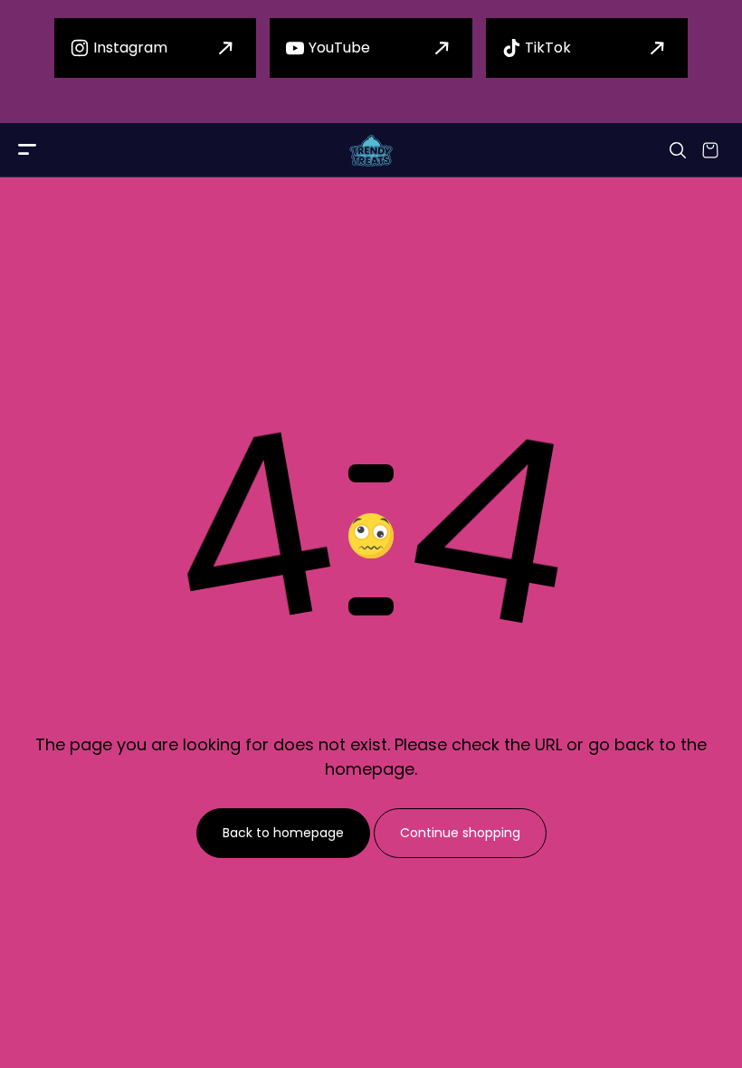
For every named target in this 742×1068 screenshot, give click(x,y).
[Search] (677, 150)
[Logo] (371, 150)
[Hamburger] (27, 150)
